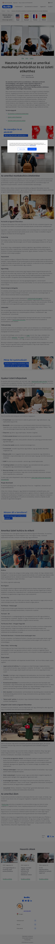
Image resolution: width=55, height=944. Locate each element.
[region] (27, 146)
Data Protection (32, 145)
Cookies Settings (22, 149)
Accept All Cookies (32, 149)
